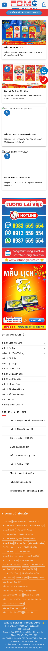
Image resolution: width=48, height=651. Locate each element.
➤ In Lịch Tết (8, 400)
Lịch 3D (25, 565)
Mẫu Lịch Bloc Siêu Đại (32, 599)
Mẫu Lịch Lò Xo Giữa (13, 47)
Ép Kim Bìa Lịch (30, 612)
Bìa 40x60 (7, 521)
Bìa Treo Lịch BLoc (36, 543)
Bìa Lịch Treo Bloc (26, 534)
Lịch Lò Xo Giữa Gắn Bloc (16, 91)
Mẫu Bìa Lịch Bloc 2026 (12, 582)
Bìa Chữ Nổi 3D (19, 521)
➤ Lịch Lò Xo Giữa (11, 369)
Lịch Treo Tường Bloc (30, 573)
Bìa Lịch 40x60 (8, 526)
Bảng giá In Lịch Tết (19, 447)
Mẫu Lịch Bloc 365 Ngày (12, 595)
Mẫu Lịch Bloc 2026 (32, 595)
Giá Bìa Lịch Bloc (31, 547)
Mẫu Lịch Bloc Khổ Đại (12, 599)
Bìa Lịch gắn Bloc (10, 534)
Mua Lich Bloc (8, 578)
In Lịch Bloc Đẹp (26, 560)
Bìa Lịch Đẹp (8, 543)
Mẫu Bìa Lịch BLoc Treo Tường (15, 586)
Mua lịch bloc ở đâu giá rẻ (22, 473)
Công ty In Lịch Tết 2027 (21, 438)
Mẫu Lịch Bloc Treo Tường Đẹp (15, 608)
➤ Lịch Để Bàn (9, 348)
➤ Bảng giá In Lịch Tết (12, 405)
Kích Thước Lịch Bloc (11, 565)
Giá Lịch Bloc (8, 552)
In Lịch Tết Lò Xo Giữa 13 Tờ (17, 178)
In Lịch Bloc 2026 (32, 556)
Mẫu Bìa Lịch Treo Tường (13, 591)
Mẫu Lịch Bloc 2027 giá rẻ (22, 455)
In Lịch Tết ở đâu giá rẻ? (21, 429)
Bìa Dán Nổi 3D (34, 521)
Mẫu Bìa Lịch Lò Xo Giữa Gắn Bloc (20, 134)
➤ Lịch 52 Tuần (9, 358)
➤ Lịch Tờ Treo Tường (13, 394)
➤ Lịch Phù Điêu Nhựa (13, 389)
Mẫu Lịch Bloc (31, 591)
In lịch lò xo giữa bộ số (20, 482)
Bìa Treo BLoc (21, 543)
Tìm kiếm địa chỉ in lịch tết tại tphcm (26, 491)
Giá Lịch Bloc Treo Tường (13, 556)
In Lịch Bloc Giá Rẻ (10, 560)
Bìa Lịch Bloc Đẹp (37, 526)
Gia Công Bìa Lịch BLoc (12, 547)
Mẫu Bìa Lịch (21, 578)
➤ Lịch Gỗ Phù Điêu (11, 379)
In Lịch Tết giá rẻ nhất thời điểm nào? (27, 420)
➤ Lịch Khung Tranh (11, 384)
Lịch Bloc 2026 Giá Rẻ (11, 569)
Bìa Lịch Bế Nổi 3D (24, 530)
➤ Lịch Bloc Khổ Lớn (12, 343)
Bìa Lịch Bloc (22, 526)
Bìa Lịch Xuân (29, 539)
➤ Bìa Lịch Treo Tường (13, 353)
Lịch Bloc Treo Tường (11, 573)
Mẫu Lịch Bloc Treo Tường (13, 604)
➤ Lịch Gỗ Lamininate (12, 374)
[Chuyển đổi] (44, 343)
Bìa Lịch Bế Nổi (9, 530)
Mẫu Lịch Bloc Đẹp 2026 (12, 612)
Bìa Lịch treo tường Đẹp (12, 539)
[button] (4, 5)
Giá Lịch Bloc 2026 (23, 552)
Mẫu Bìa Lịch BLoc (36, 578)
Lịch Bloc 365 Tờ (37, 565)
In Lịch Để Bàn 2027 (19, 464)
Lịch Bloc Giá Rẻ (29, 569)
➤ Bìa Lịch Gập (9, 363)
